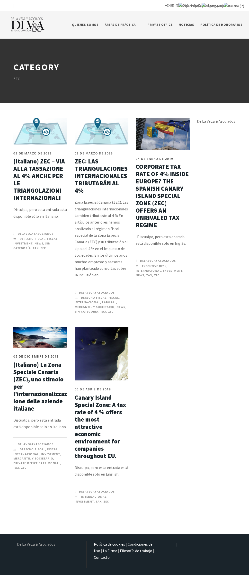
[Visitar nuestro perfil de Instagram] (10, 5)
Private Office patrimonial (36, 463)
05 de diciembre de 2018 (36, 356)
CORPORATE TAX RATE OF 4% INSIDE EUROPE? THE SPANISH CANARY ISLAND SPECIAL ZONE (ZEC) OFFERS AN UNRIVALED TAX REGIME (162, 196)
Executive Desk (154, 266)
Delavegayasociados (35, 233)
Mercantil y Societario (95, 307)
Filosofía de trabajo (136, 550)
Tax (36, 248)
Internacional (87, 302)
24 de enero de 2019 (154, 159)
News (39, 243)
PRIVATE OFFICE (160, 25)
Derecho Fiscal (32, 239)
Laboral (109, 302)
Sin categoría (86, 311)
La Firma (110, 550)
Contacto (102, 557)
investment (23, 243)
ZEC (43, 248)
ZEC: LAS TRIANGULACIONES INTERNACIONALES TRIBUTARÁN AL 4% (101, 175)
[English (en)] (212, 5)
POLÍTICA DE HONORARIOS (221, 25)
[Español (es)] (189, 5)
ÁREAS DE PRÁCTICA (120, 25)
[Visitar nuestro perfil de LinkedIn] (17, 5)
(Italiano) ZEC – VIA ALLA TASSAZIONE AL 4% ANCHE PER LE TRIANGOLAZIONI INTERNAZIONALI (39, 179)
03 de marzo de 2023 (32, 153)
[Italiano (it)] (234, 5)
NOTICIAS (186, 25)
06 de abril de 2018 (93, 389)
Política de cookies (109, 544)
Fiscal (52, 239)
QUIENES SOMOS (85, 25)
